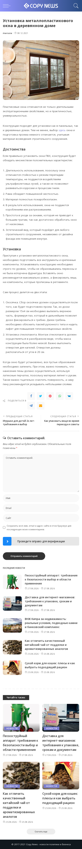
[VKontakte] (69, 396)
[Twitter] (40, 396)
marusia (7, 33)
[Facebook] (31, 396)
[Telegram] (31, 405)
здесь (62, 130)
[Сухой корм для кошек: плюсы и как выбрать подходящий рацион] (12, 668)
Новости (12, 728)
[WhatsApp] (60, 396)
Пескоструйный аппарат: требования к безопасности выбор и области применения (51, 579)
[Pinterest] (50, 396)
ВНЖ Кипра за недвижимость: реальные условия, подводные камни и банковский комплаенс (51, 623)
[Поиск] (75, 6)
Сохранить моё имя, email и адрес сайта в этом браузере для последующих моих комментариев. (39, 527)
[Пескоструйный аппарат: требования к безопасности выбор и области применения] (12, 582)
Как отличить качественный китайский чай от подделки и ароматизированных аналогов (46, 645)
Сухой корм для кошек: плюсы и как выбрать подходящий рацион (60, 798)
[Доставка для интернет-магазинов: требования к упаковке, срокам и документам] (12, 603)
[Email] (40, 405)
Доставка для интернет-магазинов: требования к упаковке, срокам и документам (50, 601)
